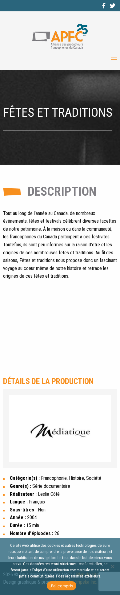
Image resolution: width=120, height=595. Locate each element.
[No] (112, 566)
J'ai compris (61, 585)
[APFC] (60, 37)
